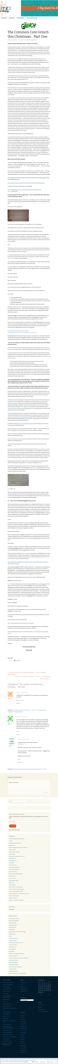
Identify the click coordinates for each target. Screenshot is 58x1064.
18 (44, 988)
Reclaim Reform (12, 949)
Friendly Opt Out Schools (14, 867)
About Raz (11, 18)
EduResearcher (12, 934)
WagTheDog (11, 951)
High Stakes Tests (13, 871)
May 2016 (22, 1015)
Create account (23, 982)
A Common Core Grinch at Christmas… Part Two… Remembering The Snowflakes (32, 678)
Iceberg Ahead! (20, 18)
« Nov (40, 994)
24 (42, 990)
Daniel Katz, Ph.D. (12, 927)
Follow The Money (13, 865)
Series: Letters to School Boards (16, 887)
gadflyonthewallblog (13, 962)
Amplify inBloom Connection (15, 843)
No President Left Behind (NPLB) (15, 873)
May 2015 (22, 1039)
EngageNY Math (34, 39)
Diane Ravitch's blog (13, 971)
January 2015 (23, 1048)
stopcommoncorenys (13, 960)
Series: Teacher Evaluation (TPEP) (16, 891)
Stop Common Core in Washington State (17, 973)
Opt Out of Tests (12, 878)
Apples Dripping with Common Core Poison (18, 847)
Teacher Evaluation (13, 898)
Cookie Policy (25, 1061)
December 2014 (23, 1050)
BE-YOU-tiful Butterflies (14, 920)
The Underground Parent (14, 918)
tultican (10, 936)
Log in (21, 984)
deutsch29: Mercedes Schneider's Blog (17, 931)
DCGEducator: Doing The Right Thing (16, 953)
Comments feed (23, 989)
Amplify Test (11, 845)
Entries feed (23, 987)
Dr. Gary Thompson (13, 955)
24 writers (34, 467)
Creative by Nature (13, 940)
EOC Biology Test (12, 860)
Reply (19, 703)
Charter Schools (12, 849)
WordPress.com (23, 991)
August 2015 (23, 1032)
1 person (22, 700)
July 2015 (22, 1034)
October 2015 (23, 1030)
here (27, 79)
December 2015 (23, 1026)
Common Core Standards (24, 39)
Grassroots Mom (12, 923)
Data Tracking (12, 854)
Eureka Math (11, 862)
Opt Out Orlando (12, 947)
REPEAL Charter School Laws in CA (16, 942)
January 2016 (23, 1024)
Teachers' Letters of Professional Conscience (18, 958)
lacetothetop (12, 929)
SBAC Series (11, 882)
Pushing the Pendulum (13, 964)
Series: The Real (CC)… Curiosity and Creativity (19, 893)
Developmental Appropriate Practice (17, 856)
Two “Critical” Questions (32, 18)
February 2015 (23, 1045)
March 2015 (22, 1043)
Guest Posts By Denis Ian (14, 869)
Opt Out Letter (12, 876)
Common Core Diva (13, 944)
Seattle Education (13, 969)
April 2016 (22, 1017)
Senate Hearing (12, 884)
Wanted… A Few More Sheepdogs (16, 900)
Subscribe (13, 826)
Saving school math (13, 938)
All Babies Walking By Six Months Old (16, 838)
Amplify (10, 841)
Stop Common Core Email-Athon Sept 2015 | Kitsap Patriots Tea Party (30, 769)
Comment (45, 792)
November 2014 (23, 1052)
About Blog (3, 18)
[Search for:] (55, 18)
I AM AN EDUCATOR (13, 925)
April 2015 (22, 1041)
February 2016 (23, 1021)
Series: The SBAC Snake (14, 895)
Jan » (48, 994)
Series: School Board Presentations (16, 889)
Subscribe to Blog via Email (16, 814)
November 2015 (23, 1028)
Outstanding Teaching (13, 880)
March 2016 (22, 1019)
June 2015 (22, 1037)
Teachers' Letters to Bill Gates (15, 966)
